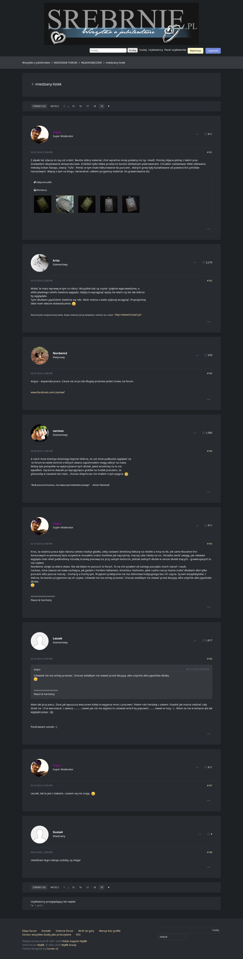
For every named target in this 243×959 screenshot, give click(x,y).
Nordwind (60, 353)
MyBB (40, 945)
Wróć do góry (86, 930)
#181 (209, 152)
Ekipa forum (29, 930)
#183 (209, 373)
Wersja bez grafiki (109, 930)
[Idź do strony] (108, 106)
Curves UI (52, 948)
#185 (209, 543)
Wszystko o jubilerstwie (36, 62)
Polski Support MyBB (74, 941)
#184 (209, 451)
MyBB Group (68, 945)
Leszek (57, 638)
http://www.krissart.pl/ (128, 314)
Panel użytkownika (175, 49)
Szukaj (143, 49)
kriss (56, 260)
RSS (78, 934)
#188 (209, 852)
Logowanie (213, 50)
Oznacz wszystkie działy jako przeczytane (46, 934)
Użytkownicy (155, 49)
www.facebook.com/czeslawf (48, 392)
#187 (209, 785)
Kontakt (46, 930)
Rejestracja (195, 50)
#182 (209, 280)
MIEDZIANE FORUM (65, 62)
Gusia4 (58, 832)
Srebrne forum (64, 930)
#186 (209, 658)
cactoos (58, 431)
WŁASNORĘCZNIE (91, 62)
